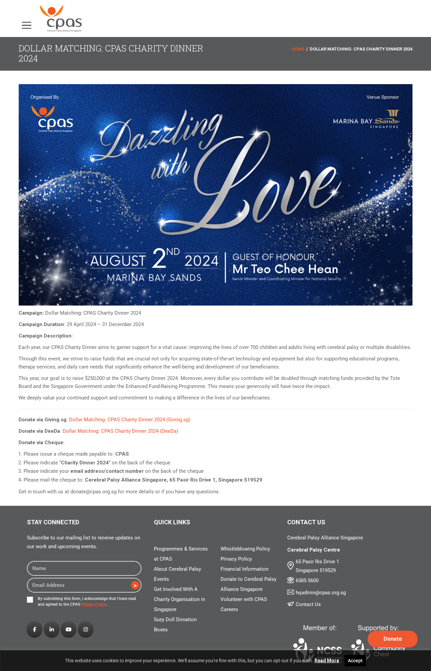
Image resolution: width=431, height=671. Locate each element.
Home (298, 49)
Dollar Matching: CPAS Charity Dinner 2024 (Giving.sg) (129, 420)
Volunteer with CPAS (244, 599)
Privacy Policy (93, 604)
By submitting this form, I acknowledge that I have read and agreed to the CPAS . (87, 601)
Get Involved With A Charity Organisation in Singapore (179, 599)
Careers (229, 609)
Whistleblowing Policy (245, 549)
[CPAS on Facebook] (34, 630)
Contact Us (308, 604)
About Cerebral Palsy (177, 569)
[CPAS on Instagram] (85, 630)
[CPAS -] (61, 18)
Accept (355, 660)
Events (161, 579)
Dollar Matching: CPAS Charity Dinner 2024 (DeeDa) (120, 431)
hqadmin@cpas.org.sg (321, 593)
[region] (215, 660)
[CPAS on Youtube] (68, 630)
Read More (326, 660)
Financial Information (244, 569)
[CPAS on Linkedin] (51, 630)
